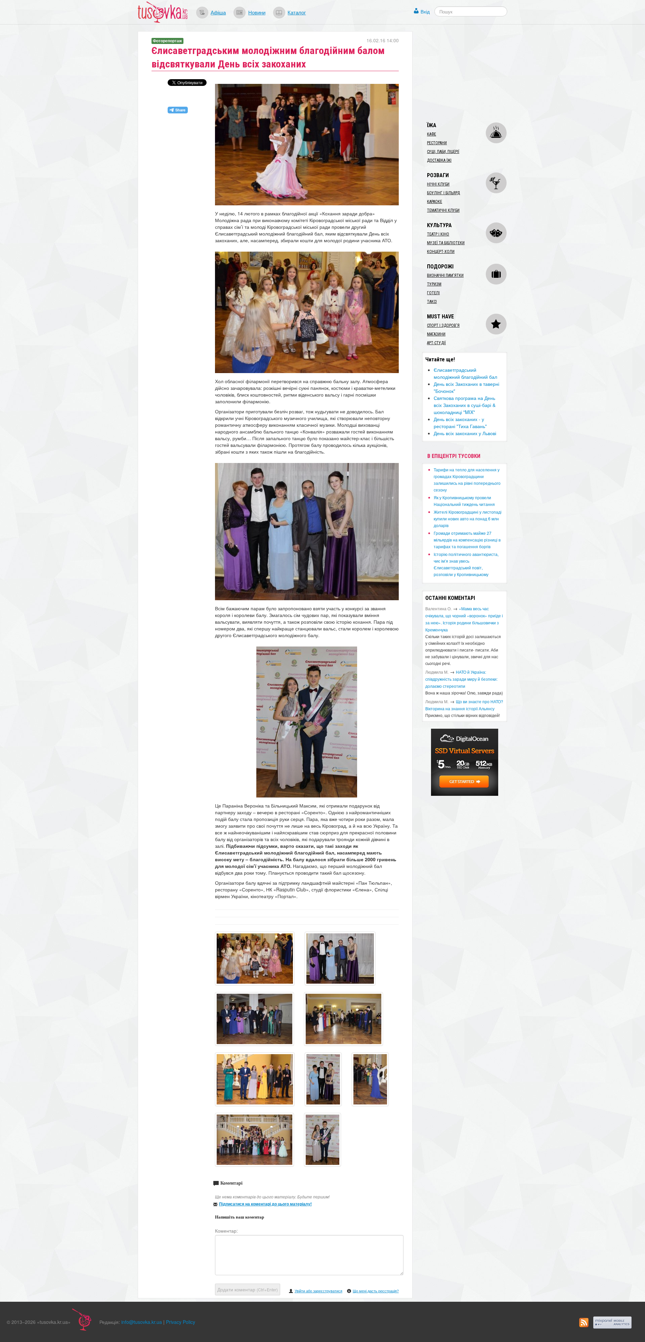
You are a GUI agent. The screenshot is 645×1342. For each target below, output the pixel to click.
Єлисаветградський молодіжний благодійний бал (465, 373)
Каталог (297, 12)
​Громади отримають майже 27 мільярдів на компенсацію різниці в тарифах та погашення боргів (467, 539)
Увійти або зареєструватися (318, 1290)
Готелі (433, 293)
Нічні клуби (438, 184)
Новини (256, 12)
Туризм (434, 284)
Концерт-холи (441, 251)
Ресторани (437, 143)
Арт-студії (436, 343)
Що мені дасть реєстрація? (376, 1290)
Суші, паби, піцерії (443, 151)
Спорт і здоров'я (443, 325)
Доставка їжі (439, 160)
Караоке (434, 201)
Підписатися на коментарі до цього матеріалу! (265, 1204)
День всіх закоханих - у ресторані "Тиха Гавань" (460, 422)
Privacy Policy (180, 1322)
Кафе (431, 134)
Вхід (425, 11)
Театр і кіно (438, 234)
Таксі (432, 301)
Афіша (218, 12)
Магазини (436, 334)
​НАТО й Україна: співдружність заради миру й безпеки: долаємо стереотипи (461, 679)
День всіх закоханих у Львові (465, 433)
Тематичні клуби (443, 210)
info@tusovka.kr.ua (141, 1322)
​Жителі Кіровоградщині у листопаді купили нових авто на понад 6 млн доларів (468, 518)
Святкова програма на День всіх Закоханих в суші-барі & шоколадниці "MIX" (465, 405)
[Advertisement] (472, 73)
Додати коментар (247, 1289)
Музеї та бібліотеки (446, 243)
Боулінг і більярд (443, 193)
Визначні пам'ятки (445, 275)
